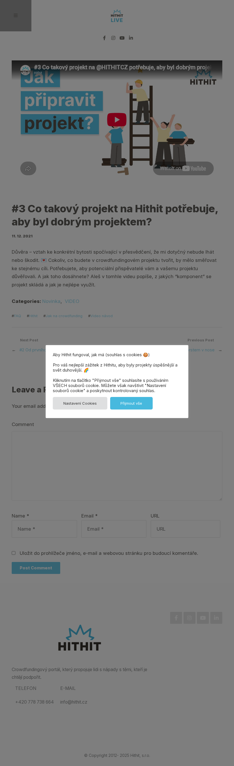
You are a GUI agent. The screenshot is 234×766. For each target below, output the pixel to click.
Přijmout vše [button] (131, 403)
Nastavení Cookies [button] (80, 403)
